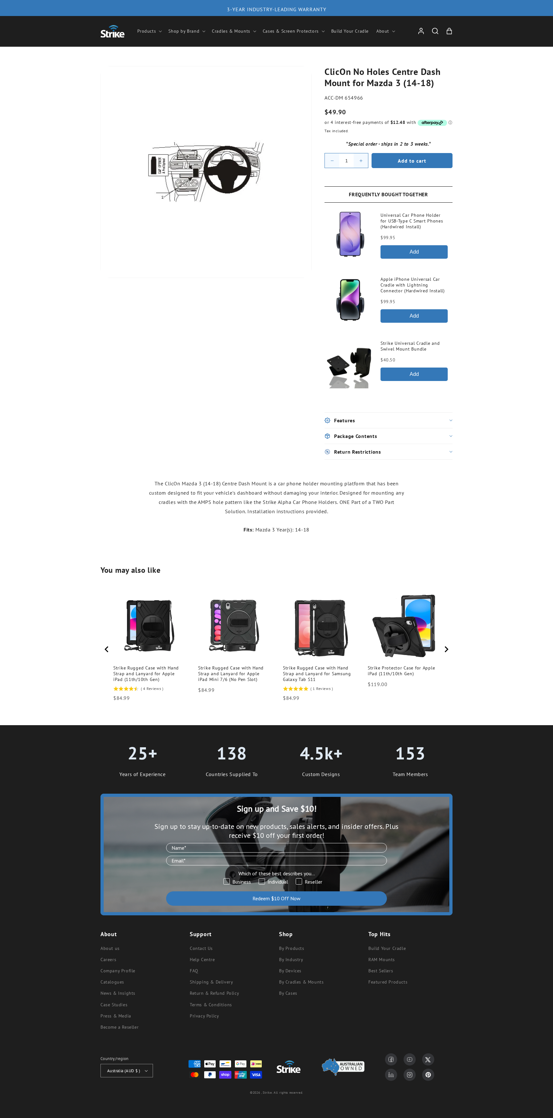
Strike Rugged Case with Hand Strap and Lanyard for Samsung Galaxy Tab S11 (317, 673)
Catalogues (112, 982)
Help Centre (202, 959)
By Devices (290, 971)
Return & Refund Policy (214, 993)
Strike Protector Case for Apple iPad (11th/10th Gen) (401, 670)
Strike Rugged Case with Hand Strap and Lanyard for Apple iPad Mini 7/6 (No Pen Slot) (231, 673)
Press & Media (115, 1016)
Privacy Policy (204, 1016)
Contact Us (201, 948)
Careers (108, 959)
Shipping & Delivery (211, 982)
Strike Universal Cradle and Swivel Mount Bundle (410, 346)
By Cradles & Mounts (301, 982)
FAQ (194, 971)
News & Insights (117, 993)
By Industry (291, 959)
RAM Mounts (381, 959)
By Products (291, 948)
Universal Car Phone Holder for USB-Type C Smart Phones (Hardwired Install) (412, 221)
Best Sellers (380, 971)
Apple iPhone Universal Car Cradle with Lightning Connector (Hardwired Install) (413, 285)
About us (110, 948)
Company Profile (117, 971)
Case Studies (113, 1005)
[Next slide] (446, 649)
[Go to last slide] (106, 649)
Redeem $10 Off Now (276, 898)
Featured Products (387, 982)
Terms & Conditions (211, 1005)
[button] (149, 31)
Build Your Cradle (387, 948)
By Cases (288, 993)
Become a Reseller (119, 1027)
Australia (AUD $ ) (123, 1070)
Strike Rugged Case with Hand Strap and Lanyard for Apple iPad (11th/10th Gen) (146, 673)
